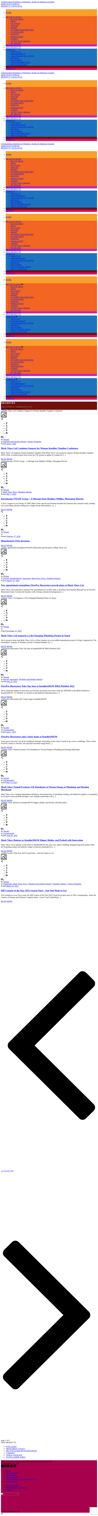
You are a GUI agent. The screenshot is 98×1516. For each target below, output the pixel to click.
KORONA (15, 34)
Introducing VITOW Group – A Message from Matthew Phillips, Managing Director (42, 499)
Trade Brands (11, 1475)
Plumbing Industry (25, 492)
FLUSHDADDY (17, 32)
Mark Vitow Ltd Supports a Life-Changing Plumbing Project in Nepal (35, 635)
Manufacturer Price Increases (15, 541)
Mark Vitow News (10, 492)
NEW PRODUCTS (13, 47)
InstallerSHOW (16, 578)
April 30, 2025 (11, 836)
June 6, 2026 (11, 444)
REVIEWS (15, 58)
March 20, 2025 (12, 886)
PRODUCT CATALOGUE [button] (11, 6)
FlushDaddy (7, 884)
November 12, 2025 (14, 631)
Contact (9, 1490)
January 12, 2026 (12, 581)
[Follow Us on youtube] (14, 1467)
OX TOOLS (15, 24)
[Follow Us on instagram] (8, 1467)
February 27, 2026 (13, 536)
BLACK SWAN (17, 19)
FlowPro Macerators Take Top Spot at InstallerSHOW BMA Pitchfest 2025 (37, 686)
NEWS (8, 67)
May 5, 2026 (11, 494)
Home (3, 409)
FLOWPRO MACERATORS (22, 30)
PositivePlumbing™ (18, 54)
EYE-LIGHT (11, 1447)
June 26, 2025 (11, 682)
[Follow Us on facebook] (2, 1467)
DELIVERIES (16, 60)
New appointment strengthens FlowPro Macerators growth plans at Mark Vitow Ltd (42, 585)
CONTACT (10, 69)
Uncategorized (8, 730)
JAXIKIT (14, 39)
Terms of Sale (11, 1481)
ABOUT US (15, 52)
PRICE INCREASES (19, 65)
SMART (14, 28)
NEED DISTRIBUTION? (21, 62)
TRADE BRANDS (13, 45)
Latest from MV (12, 1485)
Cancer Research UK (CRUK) (22, 56)
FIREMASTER (17, 37)
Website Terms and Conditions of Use (20, 1479)
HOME (8, 13)
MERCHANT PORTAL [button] (10, 4)
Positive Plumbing (34, 442)
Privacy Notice (12, 1477)
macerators (26, 578)
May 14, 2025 (11, 783)
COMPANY (10, 50)
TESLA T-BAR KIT (14, 1455)
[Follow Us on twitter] (11, 1467)
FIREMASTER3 (17, 304)
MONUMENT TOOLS (15, 1449)
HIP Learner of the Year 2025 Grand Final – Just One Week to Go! (34, 890)
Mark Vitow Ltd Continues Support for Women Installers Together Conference (39, 448)
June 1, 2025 (11, 732)
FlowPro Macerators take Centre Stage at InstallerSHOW (29, 736)
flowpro (6, 578)
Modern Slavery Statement (16, 1488)
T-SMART (10, 1453)
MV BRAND (16, 43)
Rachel (6, 439)
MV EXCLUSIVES (13, 17)
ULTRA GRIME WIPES (16, 1457)
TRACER (14, 26)
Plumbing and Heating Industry (15, 442)
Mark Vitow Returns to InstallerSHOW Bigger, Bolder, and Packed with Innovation (42, 840)
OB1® (13, 21)
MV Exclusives (12, 1473)
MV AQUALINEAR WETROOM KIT (21, 1451)
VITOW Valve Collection (20, 41)
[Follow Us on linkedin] (5, 1467)
